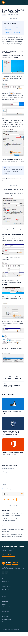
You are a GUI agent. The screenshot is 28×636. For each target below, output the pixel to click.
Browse (11, 93)
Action (4, 78)
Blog (4, 14)
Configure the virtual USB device (13, 32)
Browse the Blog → (8, 554)
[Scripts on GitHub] (3, 572)
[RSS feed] (6, 572)
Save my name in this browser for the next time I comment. (13, 488)
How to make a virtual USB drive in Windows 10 (13, 28)
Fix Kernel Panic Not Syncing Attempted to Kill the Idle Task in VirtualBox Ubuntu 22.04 (12, 433)
